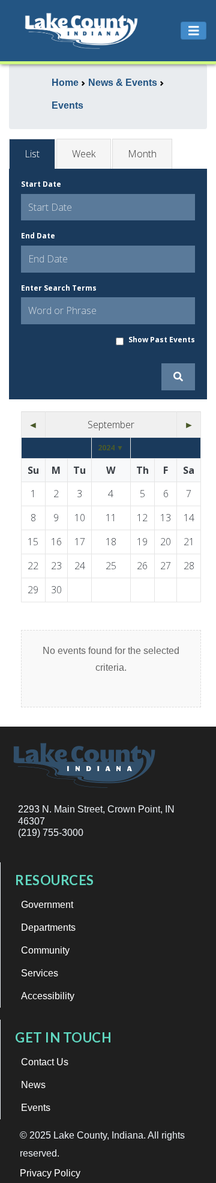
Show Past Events (161, 339)
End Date (38, 236)
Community (45, 950)
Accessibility (47, 996)
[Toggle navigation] (194, 31)
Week (83, 153)
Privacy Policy (50, 1173)
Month (142, 153)
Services (39, 973)
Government (47, 905)
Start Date (41, 184)
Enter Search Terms (59, 288)
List (32, 153)
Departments (48, 927)
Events (35, 1108)
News (33, 1085)
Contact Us (44, 1062)
